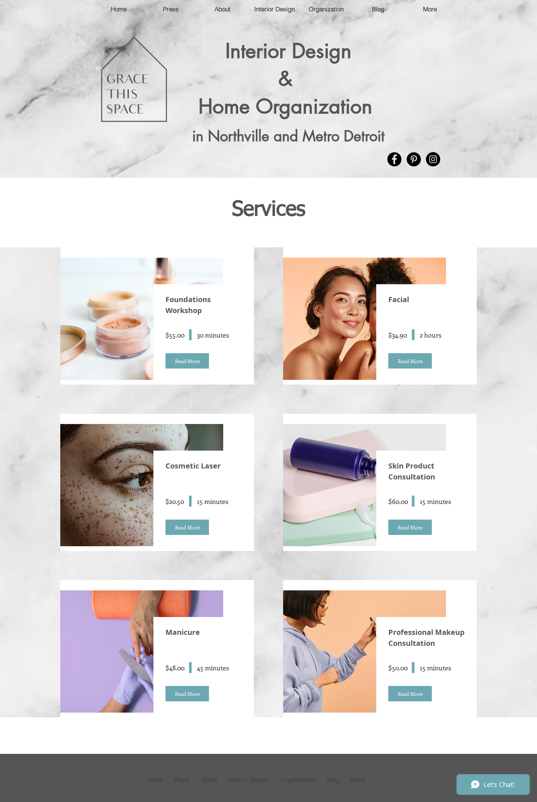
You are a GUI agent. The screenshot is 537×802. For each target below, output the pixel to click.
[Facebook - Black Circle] (394, 159)
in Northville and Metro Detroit (288, 136)
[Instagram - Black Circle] (433, 159)
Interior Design (288, 51)
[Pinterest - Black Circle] (414, 159)
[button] (187, 361)
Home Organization (288, 106)
